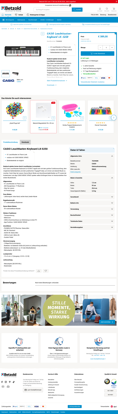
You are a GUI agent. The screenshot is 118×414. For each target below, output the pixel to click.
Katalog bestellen (53, 382)
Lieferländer (51, 387)
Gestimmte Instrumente (30, 28)
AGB (19, 412)
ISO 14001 (110, 390)
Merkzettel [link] (51, 392)
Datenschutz (13, 412)
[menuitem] (94, 15)
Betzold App (51, 390)
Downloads (25, 142)
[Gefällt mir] (38, 270)
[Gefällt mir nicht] (45, 270)
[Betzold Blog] (8, 387)
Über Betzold (78, 379)
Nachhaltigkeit (78, 387)
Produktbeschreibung (10, 142)
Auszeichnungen (79, 392)
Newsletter (51, 379)
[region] (59, 211)
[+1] (112, 47)
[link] (106, 9)
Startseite (4, 28)
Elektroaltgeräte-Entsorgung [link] (56, 395)
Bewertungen (55, 412)
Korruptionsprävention (38, 412)
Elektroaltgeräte (75, 172)
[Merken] (42, 33)
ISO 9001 (110, 394)
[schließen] (116, 1)
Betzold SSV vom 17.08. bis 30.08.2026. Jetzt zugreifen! (57, 1)
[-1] (100, 47)
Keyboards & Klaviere (46, 28)
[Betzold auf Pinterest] (10, 382)
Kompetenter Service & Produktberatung (56, 5)
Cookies (62, 412)
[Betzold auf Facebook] (1, 382)
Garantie (50, 397)
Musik (18, 28)
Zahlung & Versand (53, 384)
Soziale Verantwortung (80, 384)
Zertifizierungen (78, 390)
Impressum (4, 412)
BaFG (48, 412)
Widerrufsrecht (26, 412)
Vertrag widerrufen (74, 406)
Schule (12, 28)
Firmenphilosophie (79, 382)
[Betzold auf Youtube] (3, 387)
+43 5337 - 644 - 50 (99, 355)
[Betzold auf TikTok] (14, 382)
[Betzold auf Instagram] (6, 382)
